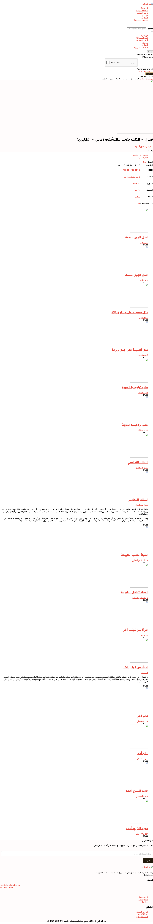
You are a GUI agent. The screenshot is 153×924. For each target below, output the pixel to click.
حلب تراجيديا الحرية (135, 387)
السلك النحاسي (138, 462)
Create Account (146, 76)
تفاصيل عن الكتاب (140, 155)
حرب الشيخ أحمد (137, 790)
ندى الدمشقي (142, 721)
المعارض (144, 17)
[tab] (74, 155)
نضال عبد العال (142, 467)
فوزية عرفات (143, 392)
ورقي (137, 197)
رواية (142, 79)
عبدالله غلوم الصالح (140, 560)
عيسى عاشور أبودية (143, 146)
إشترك (148, 860)
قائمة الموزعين (142, 13)
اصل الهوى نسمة (136, 237)
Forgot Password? (145, 71)
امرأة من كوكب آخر (135, 630)
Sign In (149, 74)
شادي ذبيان (143, 317)
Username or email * (144, 54)
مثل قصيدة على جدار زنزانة (130, 312)
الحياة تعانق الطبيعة (134, 555)
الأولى (137, 190)
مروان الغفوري (142, 796)
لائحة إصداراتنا (142, 10)
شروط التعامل (142, 912)
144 (138, 203)
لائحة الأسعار (143, 914)
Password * (148, 57)
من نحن (145, 15)
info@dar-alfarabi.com (10, 885)
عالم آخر (143, 716)
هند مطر (144, 635)
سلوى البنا (144, 242)
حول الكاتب (143, 157)
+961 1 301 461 (6, 887)
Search (150, 28)
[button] (152, 1)
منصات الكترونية (141, 20)
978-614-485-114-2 (131, 170)
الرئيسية (144, 8)
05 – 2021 (135, 183)
